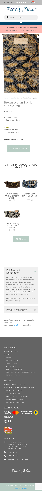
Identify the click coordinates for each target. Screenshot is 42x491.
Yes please (13, 132)
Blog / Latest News (14, 390)
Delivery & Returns (14, 369)
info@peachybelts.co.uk (18, 459)
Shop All (21, 239)
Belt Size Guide (12, 360)
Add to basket (18, 148)
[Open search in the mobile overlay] (21, 17)
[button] (39, 36)
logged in (16, 325)
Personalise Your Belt (15, 384)
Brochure (10, 357)
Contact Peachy (12, 351)
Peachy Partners (13, 375)
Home (6, 98)
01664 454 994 (13, 452)
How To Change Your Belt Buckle (20, 387)
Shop (8, 354)
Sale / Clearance (13, 393)
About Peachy (12, 363)
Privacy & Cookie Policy (16, 402)
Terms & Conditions (14, 399)
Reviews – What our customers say (20, 372)
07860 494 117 (13, 456)
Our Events (11, 366)
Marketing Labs (21, 488)
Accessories (12, 98)
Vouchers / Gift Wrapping (17, 396)
